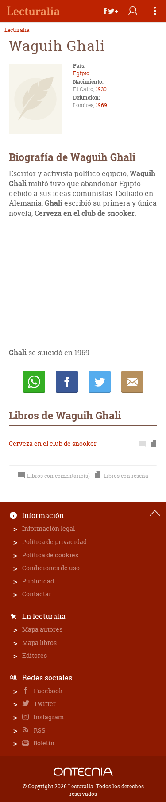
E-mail (132, 382)
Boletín (43, 743)
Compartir (67, 382)
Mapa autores (42, 629)
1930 (101, 89)
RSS (39, 730)
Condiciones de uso (51, 568)
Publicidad (38, 581)
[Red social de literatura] (33, 11)
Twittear (100, 382)
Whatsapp (34, 382)
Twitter (44, 703)
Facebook (47, 691)
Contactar (36, 594)
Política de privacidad (54, 541)
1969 (101, 105)
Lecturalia (17, 30)
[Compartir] (111, 11)
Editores (34, 655)
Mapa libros (39, 642)
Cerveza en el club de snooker (53, 443)
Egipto (81, 73)
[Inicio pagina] (155, 513)
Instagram (48, 717)
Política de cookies (50, 555)
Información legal (48, 528)
